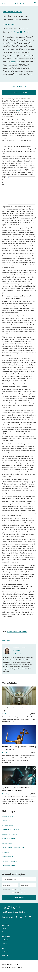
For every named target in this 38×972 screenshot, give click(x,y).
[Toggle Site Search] (35, 3)
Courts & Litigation (8, 825)
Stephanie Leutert (9, 24)
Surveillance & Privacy (9, 861)
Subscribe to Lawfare (19, 92)
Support (4, 943)
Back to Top (5, 640)
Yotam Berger (6, 794)
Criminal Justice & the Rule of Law (12, 11)
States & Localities (8, 856)
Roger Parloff (6, 753)
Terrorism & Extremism (9, 865)
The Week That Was (20, 893)
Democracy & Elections (9, 838)
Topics (4, 928)
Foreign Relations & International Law (13, 847)
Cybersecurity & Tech (9, 834)
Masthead (5, 955)
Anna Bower (5, 714)
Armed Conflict (7, 816)
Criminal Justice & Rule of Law (11, 829)
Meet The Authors (18, 86)
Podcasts (4, 932)
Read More (16, 654)
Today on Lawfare (20, 890)
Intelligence (6, 852)
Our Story (5, 952)
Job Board (5, 940)
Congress (5, 820)
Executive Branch (7, 843)
